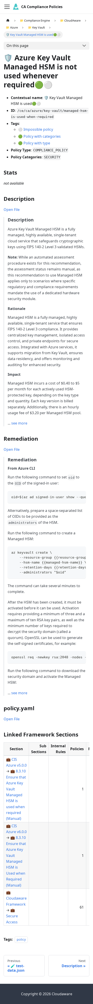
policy (21, 939)
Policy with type (36, 143)
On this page (17, 45)
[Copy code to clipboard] (80, 496)
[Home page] (8, 20)
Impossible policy (38, 129)
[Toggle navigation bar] (7, 6)
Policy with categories (42, 136)
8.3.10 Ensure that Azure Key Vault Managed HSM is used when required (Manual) (16, 795)
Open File (12, 209)
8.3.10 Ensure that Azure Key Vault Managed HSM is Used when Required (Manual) (16, 861)
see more (19, 423)
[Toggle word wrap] (72, 496)
